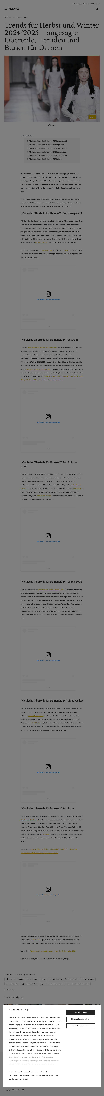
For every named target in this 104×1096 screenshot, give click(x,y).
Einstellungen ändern (80, 1026)
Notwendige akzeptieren (80, 1019)
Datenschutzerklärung (19, 1079)
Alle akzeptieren (81, 1012)
